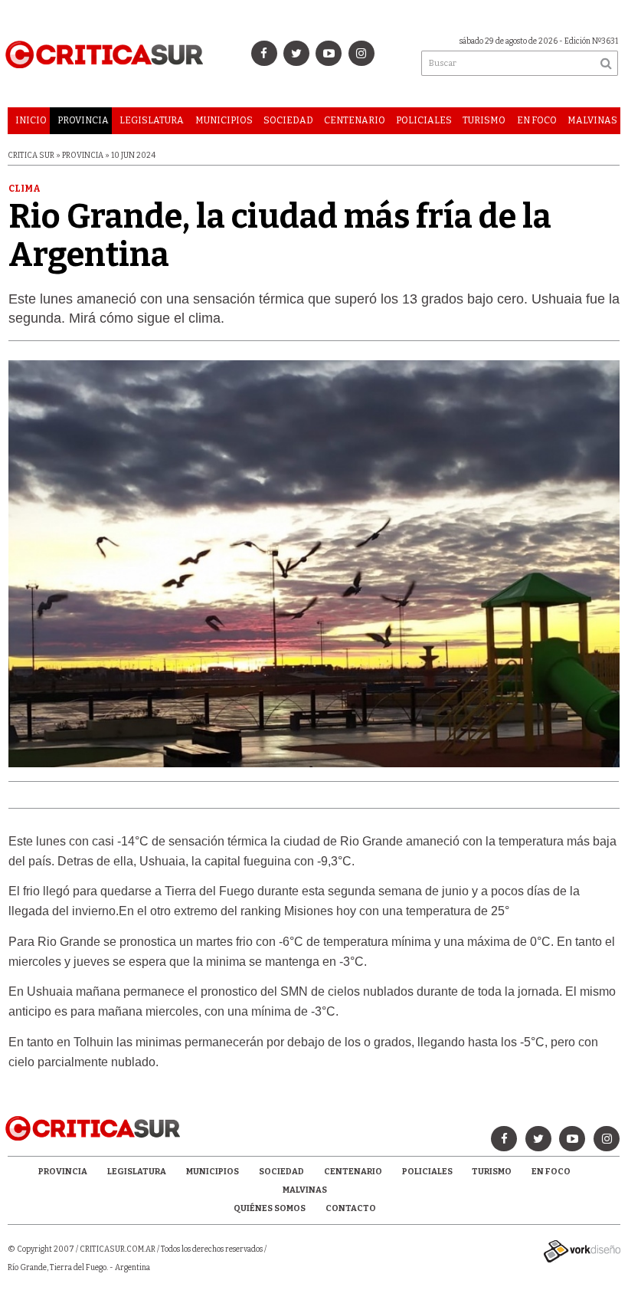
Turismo (484, 120)
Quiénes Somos (270, 1208)
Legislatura (151, 120)
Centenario (354, 120)
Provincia (83, 120)
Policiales (424, 120)
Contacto (350, 1208)
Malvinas (592, 120)
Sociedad (288, 120)
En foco (537, 120)
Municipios (224, 120)
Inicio (31, 120)
